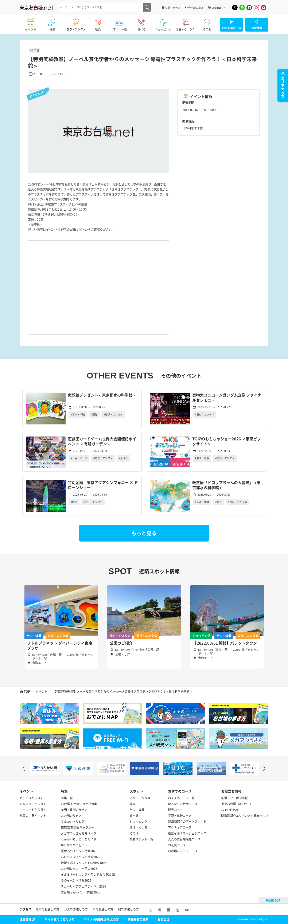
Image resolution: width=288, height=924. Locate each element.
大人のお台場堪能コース (184, 839)
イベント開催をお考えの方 (101, 919)
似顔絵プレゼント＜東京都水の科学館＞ (102, 395)
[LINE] (242, 7)
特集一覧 (67, 798)
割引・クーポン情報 (234, 798)
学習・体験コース (180, 815)
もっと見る (144, 533)
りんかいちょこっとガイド (78, 839)
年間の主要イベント (33, 815)
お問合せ (163, 919)
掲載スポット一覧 (141, 839)
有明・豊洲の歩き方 (74, 809)
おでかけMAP (230, 809)
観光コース (175, 809)
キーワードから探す (33, 809)
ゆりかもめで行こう (74, 845)
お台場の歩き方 (71, 815)
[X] (235, 7)
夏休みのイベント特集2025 (79, 851)
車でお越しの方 (103, 909)
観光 (98, 29)
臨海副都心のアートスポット (187, 821)
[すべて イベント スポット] (66, 7)
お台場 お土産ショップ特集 (79, 804)
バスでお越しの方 (76, 909)
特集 (52, 29)
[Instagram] (256, 7)
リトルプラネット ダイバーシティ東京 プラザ (59, 646)
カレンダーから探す (33, 804)
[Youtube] (263, 7)
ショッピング (163, 29)
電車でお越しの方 (47, 909)
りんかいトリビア (73, 821)
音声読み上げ (195, 7)
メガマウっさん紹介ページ (78, 833)
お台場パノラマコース (183, 851)
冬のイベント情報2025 (76, 880)
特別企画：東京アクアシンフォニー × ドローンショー (103, 485)
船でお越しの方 (128, 909)
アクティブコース (180, 827)
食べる (141, 29)
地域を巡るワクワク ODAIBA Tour (83, 862)
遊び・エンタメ (76, 29)
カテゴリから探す (31, 798)
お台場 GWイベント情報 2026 (80, 892)
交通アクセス (172, 7)
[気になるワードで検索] (147, 7)
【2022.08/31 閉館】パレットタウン (225, 643)
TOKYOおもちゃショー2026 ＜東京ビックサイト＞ (226, 441)
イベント (30, 29)
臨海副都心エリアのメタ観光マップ (244, 815)
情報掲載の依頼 (138, 919)
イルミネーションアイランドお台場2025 (88, 874)
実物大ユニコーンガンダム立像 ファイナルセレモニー (226, 398)
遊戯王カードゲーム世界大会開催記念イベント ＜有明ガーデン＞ (102, 441)
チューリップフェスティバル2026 (83, 886)
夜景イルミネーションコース (187, 833)
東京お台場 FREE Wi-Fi (236, 804)
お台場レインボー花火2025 (79, 868)
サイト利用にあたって (59, 919)
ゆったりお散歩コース (183, 804)
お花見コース (177, 845)
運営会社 (25, 919)
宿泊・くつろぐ (185, 29)
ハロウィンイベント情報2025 (80, 857)
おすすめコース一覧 (181, 798)
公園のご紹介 (121, 643)
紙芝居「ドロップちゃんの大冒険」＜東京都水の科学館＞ (226, 485)
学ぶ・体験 (120, 29)
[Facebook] (249, 7)
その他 (207, 29)
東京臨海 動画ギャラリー (77, 827)
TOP (27, 691)
